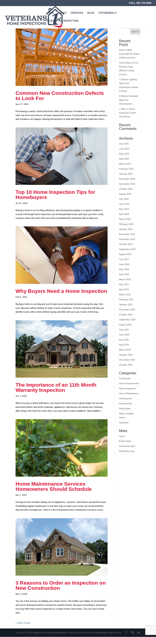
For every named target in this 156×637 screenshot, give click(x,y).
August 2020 (125, 324)
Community (125, 378)
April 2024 (124, 214)
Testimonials (107, 13)
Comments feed (127, 446)
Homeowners (125, 403)
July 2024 (124, 199)
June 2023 (124, 264)
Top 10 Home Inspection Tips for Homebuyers (55, 194)
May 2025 (124, 153)
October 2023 (126, 244)
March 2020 (125, 349)
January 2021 (126, 304)
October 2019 (126, 364)
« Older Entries (23, 623)
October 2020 (126, 314)
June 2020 (124, 334)
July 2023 (124, 259)
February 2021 (126, 299)
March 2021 (125, 294)
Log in (122, 436)
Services (77, 13)
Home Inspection (127, 388)
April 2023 (124, 274)
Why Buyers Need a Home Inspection (61, 291)
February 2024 (126, 224)
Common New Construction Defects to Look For (60, 95)
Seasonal (123, 422)
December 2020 (127, 309)
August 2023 (125, 254)
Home (50, 13)
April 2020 (124, 344)
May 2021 (124, 284)
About (62, 13)
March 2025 (125, 163)
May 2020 (124, 339)
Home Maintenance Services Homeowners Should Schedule (54, 486)
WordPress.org (126, 451)
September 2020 (127, 319)
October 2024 (126, 189)
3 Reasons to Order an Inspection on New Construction (61, 585)
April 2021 (124, 289)
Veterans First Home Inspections (50, 632)
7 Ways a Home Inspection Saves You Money (127, 113)
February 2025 (126, 169)
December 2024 (127, 179)
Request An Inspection (62, 21)
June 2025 (124, 148)
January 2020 (126, 354)
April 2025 (124, 158)
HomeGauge (101, 632)
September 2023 (127, 249)
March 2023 (125, 279)
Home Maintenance (128, 393)
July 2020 (124, 329)
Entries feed (125, 441)
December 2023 (127, 234)
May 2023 (124, 269)
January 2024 (126, 229)
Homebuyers (125, 398)
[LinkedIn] (138, 633)
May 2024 (124, 209)
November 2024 (127, 184)
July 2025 (124, 143)
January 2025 (126, 174)
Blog (90, 13)
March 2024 (125, 219)
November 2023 (127, 239)
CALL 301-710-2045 (140, 3)
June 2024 (124, 204)
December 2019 (127, 359)
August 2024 (125, 194)
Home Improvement (129, 383)
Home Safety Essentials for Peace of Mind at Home (129, 54)
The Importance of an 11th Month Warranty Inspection (56, 387)
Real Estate (125, 408)
